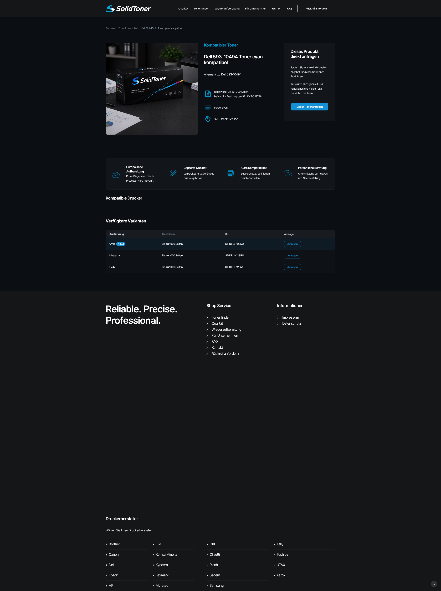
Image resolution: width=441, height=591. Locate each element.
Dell (136, 28)
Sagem (213, 575)
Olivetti (213, 554)
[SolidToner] (128, 8)
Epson (112, 575)
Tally (278, 544)
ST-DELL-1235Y (234, 267)
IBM (157, 544)
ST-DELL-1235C (234, 244)
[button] (116, 176)
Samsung (215, 585)
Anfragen (292, 243)
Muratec (160, 585)
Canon (112, 554)
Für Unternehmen (255, 8)
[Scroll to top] (434, 583)
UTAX (279, 564)
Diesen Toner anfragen (310, 106)
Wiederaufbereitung (227, 8)
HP (109, 585)
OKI (211, 544)
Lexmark (160, 575)
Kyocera (160, 564)
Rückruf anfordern (225, 353)
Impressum (290, 317)
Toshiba (281, 554)
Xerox (279, 575)
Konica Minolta (165, 554)
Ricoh (212, 564)
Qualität (183, 8)
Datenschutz (291, 323)
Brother (113, 544)
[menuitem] (184, 8)
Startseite (110, 28)
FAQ (289, 8)
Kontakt (276, 8)
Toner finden (201, 8)
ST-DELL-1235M (234, 255)
